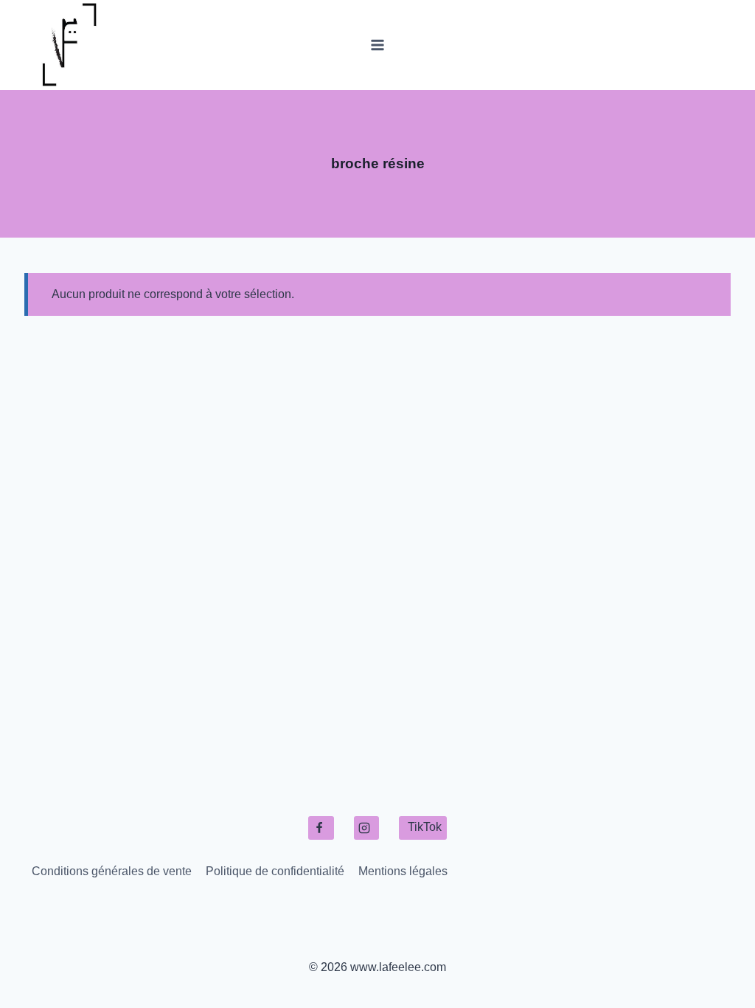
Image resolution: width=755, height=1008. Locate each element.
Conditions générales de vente (112, 871)
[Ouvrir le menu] (378, 44)
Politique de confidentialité (275, 871)
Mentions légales (403, 871)
